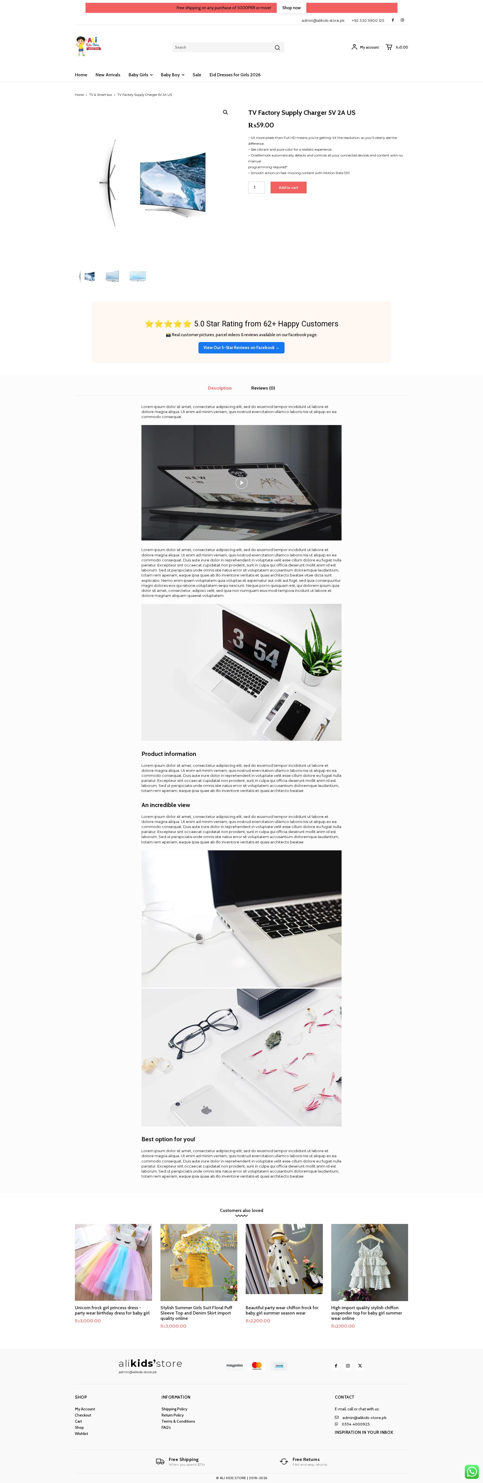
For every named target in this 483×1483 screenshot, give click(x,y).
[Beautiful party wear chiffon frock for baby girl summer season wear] (284, 1262)
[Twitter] (359, 1366)
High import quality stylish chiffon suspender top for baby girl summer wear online (366, 1313)
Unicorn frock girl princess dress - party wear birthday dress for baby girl (112, 1310)
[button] (226, 112)
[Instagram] (402, 20)
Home (79, 95)
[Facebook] (393, 20)
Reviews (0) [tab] (263, 388)
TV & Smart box (100, 95)
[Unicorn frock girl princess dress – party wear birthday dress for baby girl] (113, 1262)
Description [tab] (220, 388)
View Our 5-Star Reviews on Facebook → (241, 347)
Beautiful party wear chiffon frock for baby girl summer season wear (282, 1310)
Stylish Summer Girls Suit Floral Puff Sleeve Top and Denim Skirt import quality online (196, 1313)
